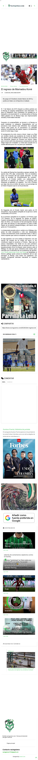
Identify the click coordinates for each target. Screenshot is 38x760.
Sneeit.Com (22, 756)
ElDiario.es (11, 651)
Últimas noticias (13, 86)
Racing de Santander (23, 86)
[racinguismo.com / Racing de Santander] (16, 6)
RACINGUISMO (4, 86)
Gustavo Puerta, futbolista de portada (16, 429)
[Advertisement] (19, 30)
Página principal (11, 743)
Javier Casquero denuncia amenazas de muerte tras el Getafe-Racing (16, 565)
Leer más (5, 550)
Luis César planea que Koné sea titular (13, 252)
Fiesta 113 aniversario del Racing (18, 632)
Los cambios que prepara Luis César (17, 367)
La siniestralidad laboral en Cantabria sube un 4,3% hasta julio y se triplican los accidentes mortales (21, 669)
